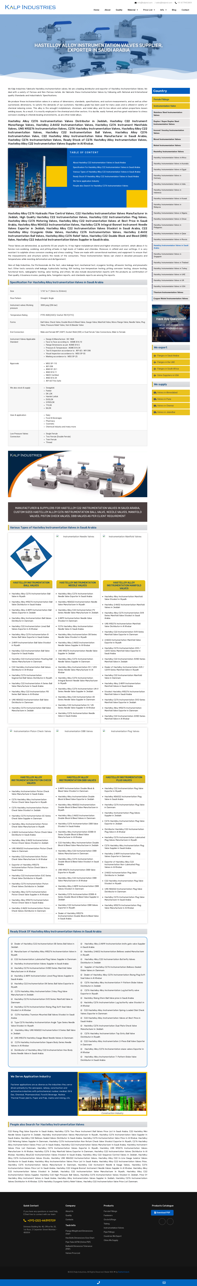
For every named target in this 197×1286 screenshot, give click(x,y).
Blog (174, 10)
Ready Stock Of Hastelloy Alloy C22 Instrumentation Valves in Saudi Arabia (106, 176)
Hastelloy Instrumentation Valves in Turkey (170, 268)
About (107, 10)
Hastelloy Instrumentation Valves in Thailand (171, 263)
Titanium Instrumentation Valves (168, 292)
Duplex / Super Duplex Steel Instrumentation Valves (166, 122)
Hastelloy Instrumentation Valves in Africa (170, 158)
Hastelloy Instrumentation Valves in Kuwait (170, 199)
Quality (119, 10)
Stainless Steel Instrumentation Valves (168, 113)
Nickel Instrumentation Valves (167, 145)
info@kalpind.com (174, 328)
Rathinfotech (123, 1272)
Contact (185, 10)
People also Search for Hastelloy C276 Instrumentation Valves (100, 186)
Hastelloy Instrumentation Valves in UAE (169, 274)
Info (162, 10)
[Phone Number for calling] (98, 1282)
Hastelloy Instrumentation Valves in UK (169, 280)
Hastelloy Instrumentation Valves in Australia (171, 164)
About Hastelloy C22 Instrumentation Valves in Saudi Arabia (99, 162)
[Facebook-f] (162, 1221)
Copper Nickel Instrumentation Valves (171, 298)
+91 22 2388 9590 (175, 325)
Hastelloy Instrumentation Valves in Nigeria (170, 213)
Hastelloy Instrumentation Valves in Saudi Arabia (171, 246)
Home (96, 10)
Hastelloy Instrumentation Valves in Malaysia (167, 206)
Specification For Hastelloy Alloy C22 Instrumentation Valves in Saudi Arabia (106, 167)
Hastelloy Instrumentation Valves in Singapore (167, 255)
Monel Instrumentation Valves (167, 139)
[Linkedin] (170, 1221)
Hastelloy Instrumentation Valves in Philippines (167, 226)
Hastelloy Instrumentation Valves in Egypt (170, 169)
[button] (162, 1213)
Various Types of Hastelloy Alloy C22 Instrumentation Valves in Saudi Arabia (106, 172)
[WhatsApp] (33, 1282)
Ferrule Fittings (161, 99)
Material (131, 10)
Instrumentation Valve (165, 106)
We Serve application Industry (86, 181)
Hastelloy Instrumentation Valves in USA (169, 286)
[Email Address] (164, 1282)
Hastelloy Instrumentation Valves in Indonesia (167, 191)
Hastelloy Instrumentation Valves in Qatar (170, 234)
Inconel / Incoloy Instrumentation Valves (169, 131)
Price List (147, 10)
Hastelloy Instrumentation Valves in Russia (170, 239)
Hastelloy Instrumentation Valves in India (169, 184)
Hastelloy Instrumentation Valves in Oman (170, 219)
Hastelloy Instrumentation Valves (169, 151)
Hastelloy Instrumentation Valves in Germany (167, 177)
